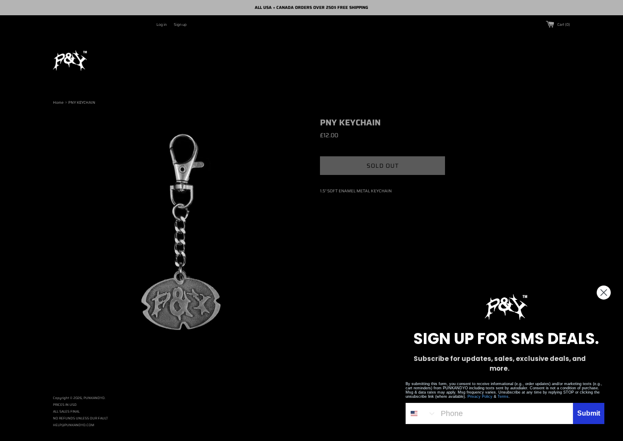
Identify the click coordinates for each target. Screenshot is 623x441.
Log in (161, 25)
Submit (588, 413)
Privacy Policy (479, 396)
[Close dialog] (603, 292)
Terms (503, 396)
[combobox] (421, 413)
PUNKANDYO (94, 398)
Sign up (180, 25)
